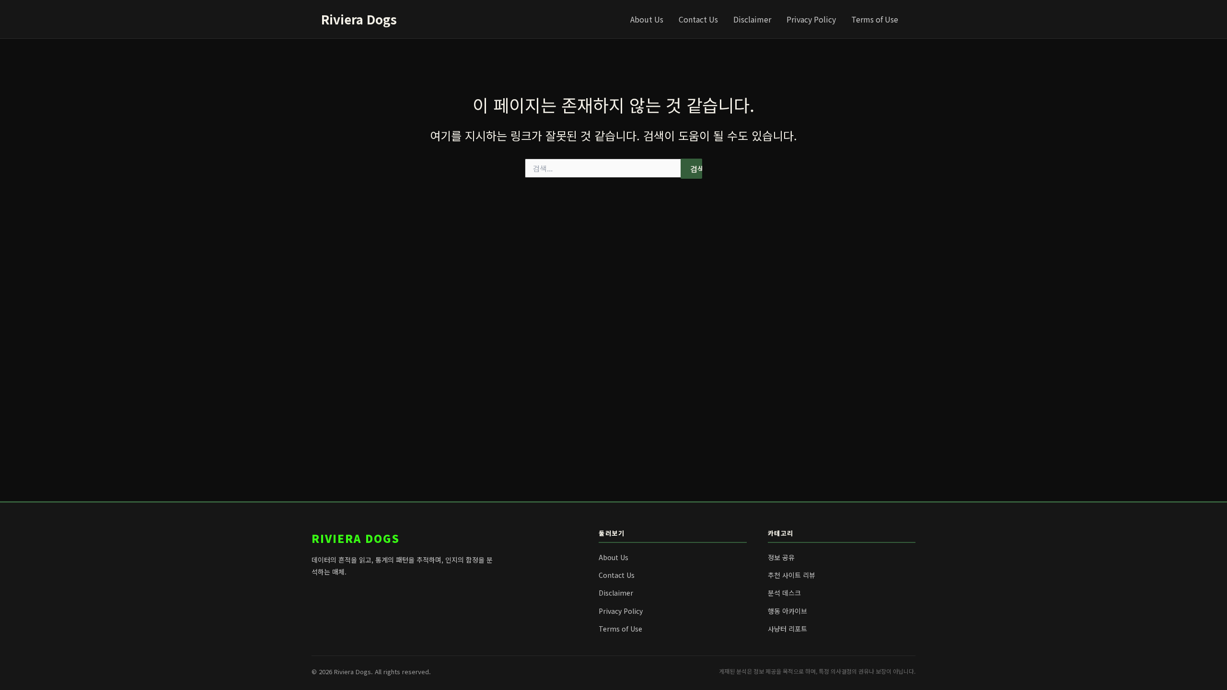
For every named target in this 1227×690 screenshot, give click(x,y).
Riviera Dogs (359, 19)
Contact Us (698, 19)
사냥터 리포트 (787, 628)
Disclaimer (752, 19)
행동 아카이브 (787, 611)
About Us (646, 19)
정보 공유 (781, 557)
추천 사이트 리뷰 (791, 575)
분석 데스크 (784, 593)
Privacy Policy (811, 19)
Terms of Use (874, 19)
